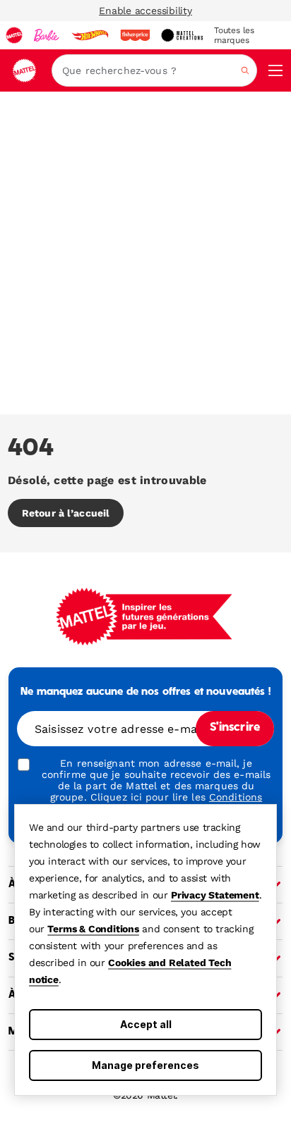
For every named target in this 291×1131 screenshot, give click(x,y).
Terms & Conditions (92, 928)
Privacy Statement (215, 895)
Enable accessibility (145, 11)
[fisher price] (134, 35)
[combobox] (154, 70)
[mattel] (14, 35)
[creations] (181, 35)
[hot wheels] (89, 35)
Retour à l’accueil (65, 513)
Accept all (146, 1024)
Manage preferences (145, 1065)
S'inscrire (235, 728)
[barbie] (46, 35)
